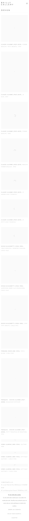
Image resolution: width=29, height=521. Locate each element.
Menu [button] (27, 3)
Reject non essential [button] (14, 513)
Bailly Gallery (7, 3)
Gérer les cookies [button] (14, 509)
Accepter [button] (14, 517)
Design (5, 10)
